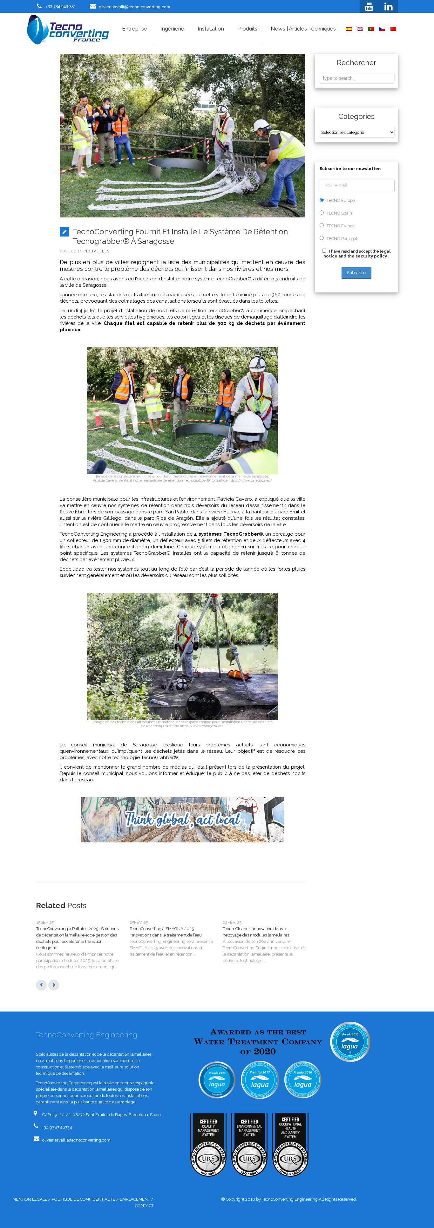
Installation (211, 28)
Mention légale (29, 1199)
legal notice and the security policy (356, 253)
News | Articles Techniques (303, 28)
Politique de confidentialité (83, 1199)
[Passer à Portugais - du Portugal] (371, 29)
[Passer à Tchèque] (382, 29)
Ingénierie (172, 28)
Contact (144, 1205)
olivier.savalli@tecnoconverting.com (134, 6)
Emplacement (135, 1199)
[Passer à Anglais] (360, 29)
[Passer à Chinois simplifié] (393, 29)
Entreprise (134, 28)
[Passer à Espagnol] (349, 29)
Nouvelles (97, 251)
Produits (247, 28)
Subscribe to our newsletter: (350, 168)
